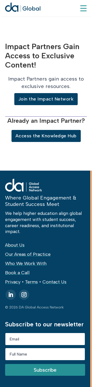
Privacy (12, 282)
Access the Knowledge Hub (46, 136)
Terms (31, 282)
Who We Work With (26, 263)
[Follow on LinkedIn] (11, 295)
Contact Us (54, 282)
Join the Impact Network (46, 99)
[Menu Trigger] (83, 8)
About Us (15, 245)
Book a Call (17, 272)
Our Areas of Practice (28, 254)
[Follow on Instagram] (24, 295)
